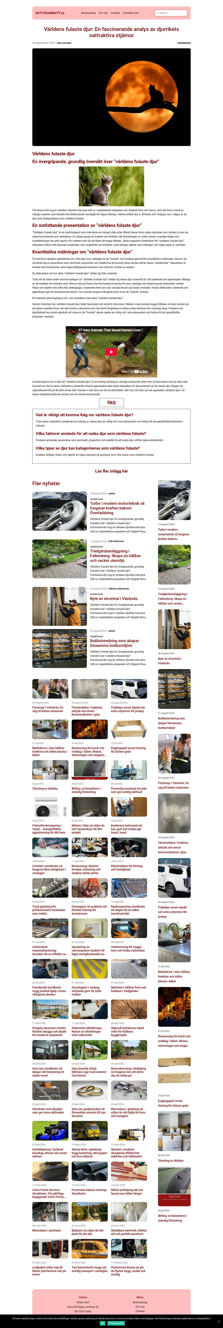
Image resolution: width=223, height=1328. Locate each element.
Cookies (115, 12)
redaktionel (184, 42)
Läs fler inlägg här (111, 471)
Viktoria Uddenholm (119, 588)
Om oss (103, 12)
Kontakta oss (130, 12)
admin (112, 493)
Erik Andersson (116, 541)
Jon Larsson (64, 42)
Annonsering (88, 12)
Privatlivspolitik (116, 1323)
